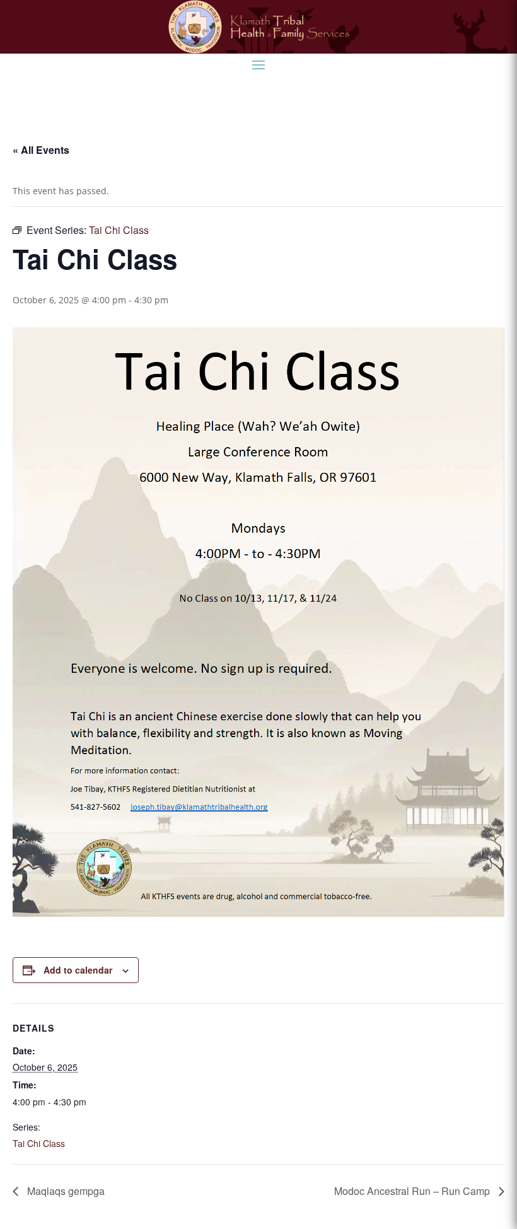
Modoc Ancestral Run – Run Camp (413, 1191)
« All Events (41, 150)
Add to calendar (78, 970)
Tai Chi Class (39, 1143)
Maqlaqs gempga (65, 1191)
